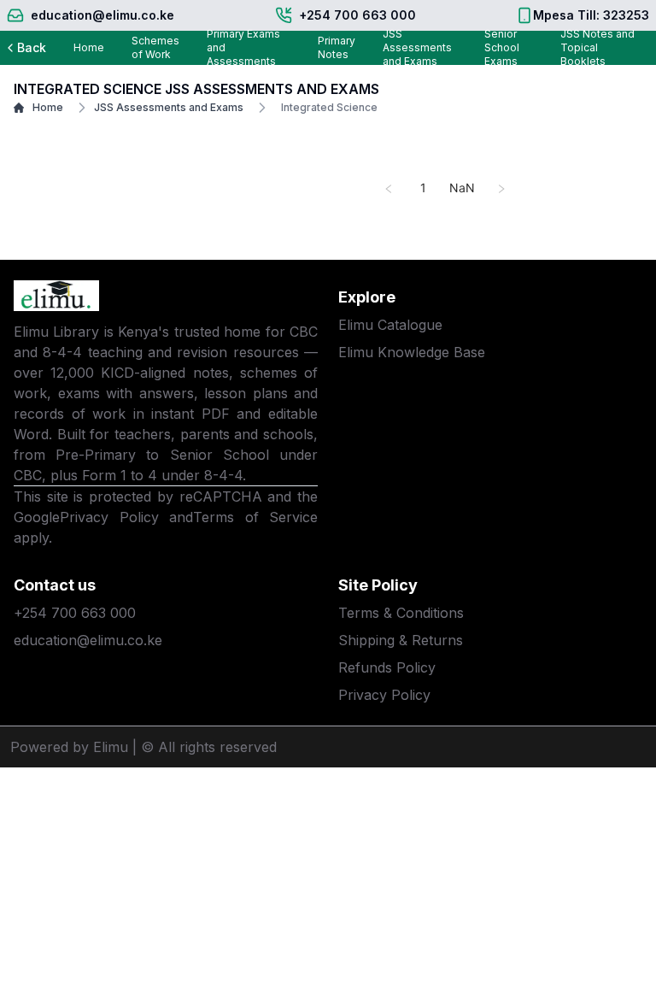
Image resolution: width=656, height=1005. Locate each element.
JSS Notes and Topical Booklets (597, 48)
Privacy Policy (109, 517)
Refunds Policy (387, 667)
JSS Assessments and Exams (417, 48)
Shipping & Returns (400, 640)
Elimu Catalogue (390, 324)
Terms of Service (255, 517)
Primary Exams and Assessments (243, 48)
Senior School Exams (501, 48)
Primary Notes (336, 47)
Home (88, 47)
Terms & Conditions (401, 612)
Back (31, 47)
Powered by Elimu (69, 746)
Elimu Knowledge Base (411, 352)
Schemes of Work (155, 47)
